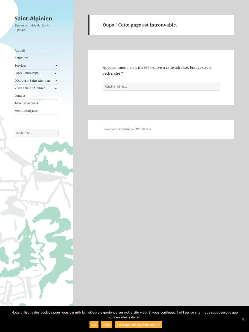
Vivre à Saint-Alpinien (30, 88)
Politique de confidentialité (138, 325)
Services (20, 65)
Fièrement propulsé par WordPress (127, 129)
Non (106, 325)
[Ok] (242, 319)
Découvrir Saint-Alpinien (32, 81)
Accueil (20, 50)
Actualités (21, 58)
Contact (20, 96)
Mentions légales (26, 111)
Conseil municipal (27, 73)
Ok (94, 325)
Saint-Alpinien (33, 18)
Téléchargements (26, 103)
